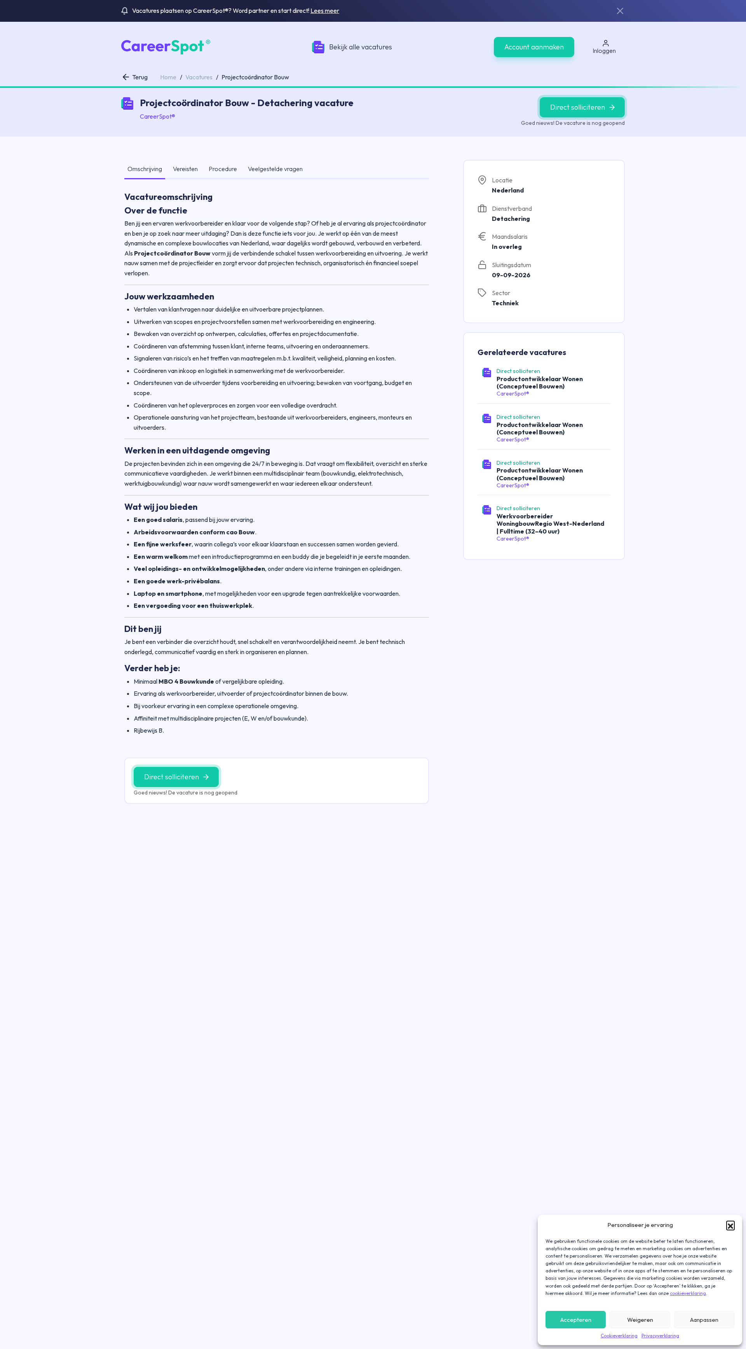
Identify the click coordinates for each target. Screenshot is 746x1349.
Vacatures (199, 77)
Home (168, 77)
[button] (730, 1225)
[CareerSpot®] (165, 46)
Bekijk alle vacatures (360, 46)
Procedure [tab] (223, 169)
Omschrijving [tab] (144, 169)
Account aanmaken (534, 46)
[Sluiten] (620, 11)
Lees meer (324, 10)
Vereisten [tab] (185, 169)
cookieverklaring (688, 1293)
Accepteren (575, 1319)
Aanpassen (704, 1319)
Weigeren (640, 1319)
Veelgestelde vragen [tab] (275, 169)
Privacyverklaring (660, 1336)
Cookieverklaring (619, 1336)
